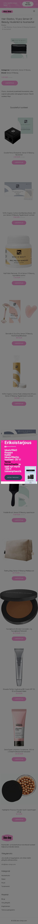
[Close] (2, 441)
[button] (13, 477)
